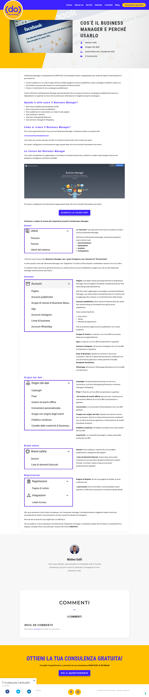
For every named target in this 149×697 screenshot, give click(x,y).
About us (79, 5)
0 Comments (91, 56)
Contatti (109, 5)
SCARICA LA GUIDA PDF (74, 213)
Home (69, 5)
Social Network (92, 51)
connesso (36, 629)
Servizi (89, 5)
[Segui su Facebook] (71, 692)
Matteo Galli (90, 42)
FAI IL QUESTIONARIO (74, 673)
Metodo (98, 5)
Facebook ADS (107, 51)
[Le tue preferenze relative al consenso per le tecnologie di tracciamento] (145, 693)
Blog (117, 5)
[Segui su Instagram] (78, 692)
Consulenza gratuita (134, 5)
